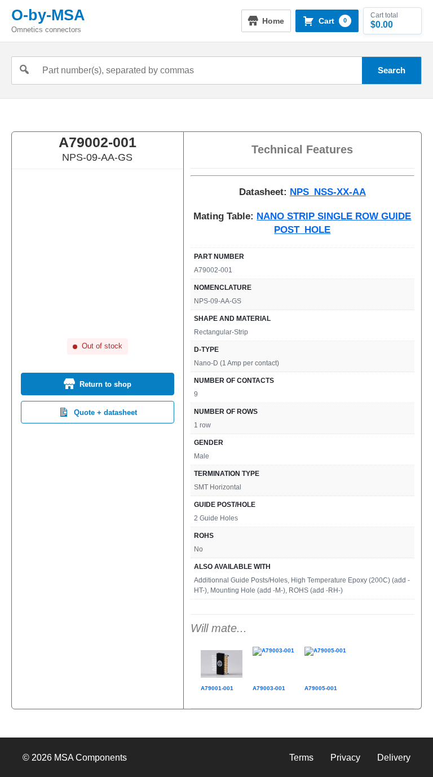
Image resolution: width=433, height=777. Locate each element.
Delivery (393, 757)
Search (391, 70)
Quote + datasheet (105, 412)
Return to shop (105, 384)
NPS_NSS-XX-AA (328, 192)
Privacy (345, 757)
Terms (301, 757)
